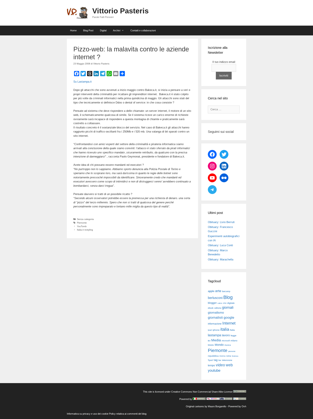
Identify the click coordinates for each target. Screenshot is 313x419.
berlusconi (215, 298)
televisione (227, 360)
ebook (211, 308)
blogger (212, 302)
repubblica (213, 356)
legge (233, 335)
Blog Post (88, 30)
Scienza (235, 356)
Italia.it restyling (85, 229)
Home (73, 30)
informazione (215, 323)
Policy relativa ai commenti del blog (127, 413)
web (229, 365)
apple (211, 291)
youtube (214, 370)
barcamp (226, 291)
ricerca (222, 356)
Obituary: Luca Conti (220, 245)
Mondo (219, 344)
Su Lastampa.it (82, 81)
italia (224, 329)
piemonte (231, 351)
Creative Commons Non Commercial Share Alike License (201, 391)
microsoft (226, 341)
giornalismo (216, 312)
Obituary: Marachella (220, 259)
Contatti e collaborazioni (143, 30)
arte (218, 291)
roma (228, 356)
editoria (217, 308)
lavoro (226, 335)
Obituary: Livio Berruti (221, 222)
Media (216, 340)
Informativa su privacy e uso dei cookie (87, 413)
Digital (103, 30)
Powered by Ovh (237, 406)
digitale (231, 303)
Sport (210, 360)
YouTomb (82, 226)
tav (219, 360)
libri (209, 341)
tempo (211, 365)
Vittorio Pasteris (120, 11)
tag (215, 360)
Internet (229, 323)
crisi (224, 303)
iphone (216, 330)
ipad (210, 330)
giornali (227, 307)
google (229, 317)
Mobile (211, 345)
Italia (232, 330)
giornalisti (215, 317)
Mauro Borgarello (217, 406)
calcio (219, 303)
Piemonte (82, 222)
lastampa (214, 335)
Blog (228, 297)
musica (227, 345)
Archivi (116, 30)
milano (234, 340)
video (220, 365)
